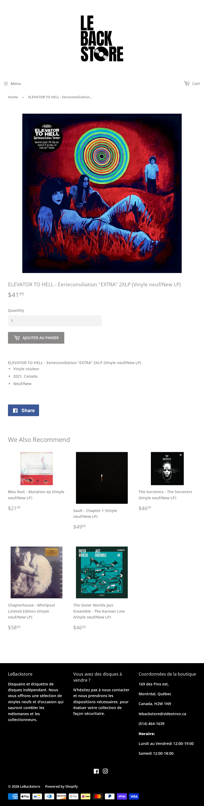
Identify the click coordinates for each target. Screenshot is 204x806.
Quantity (16, 310)
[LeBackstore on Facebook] (96, 771)
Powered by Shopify (61, 786)
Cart (195, 83)
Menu (16, 83)
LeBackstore (30, 786)
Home (13, 97)
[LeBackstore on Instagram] (105, 771)
